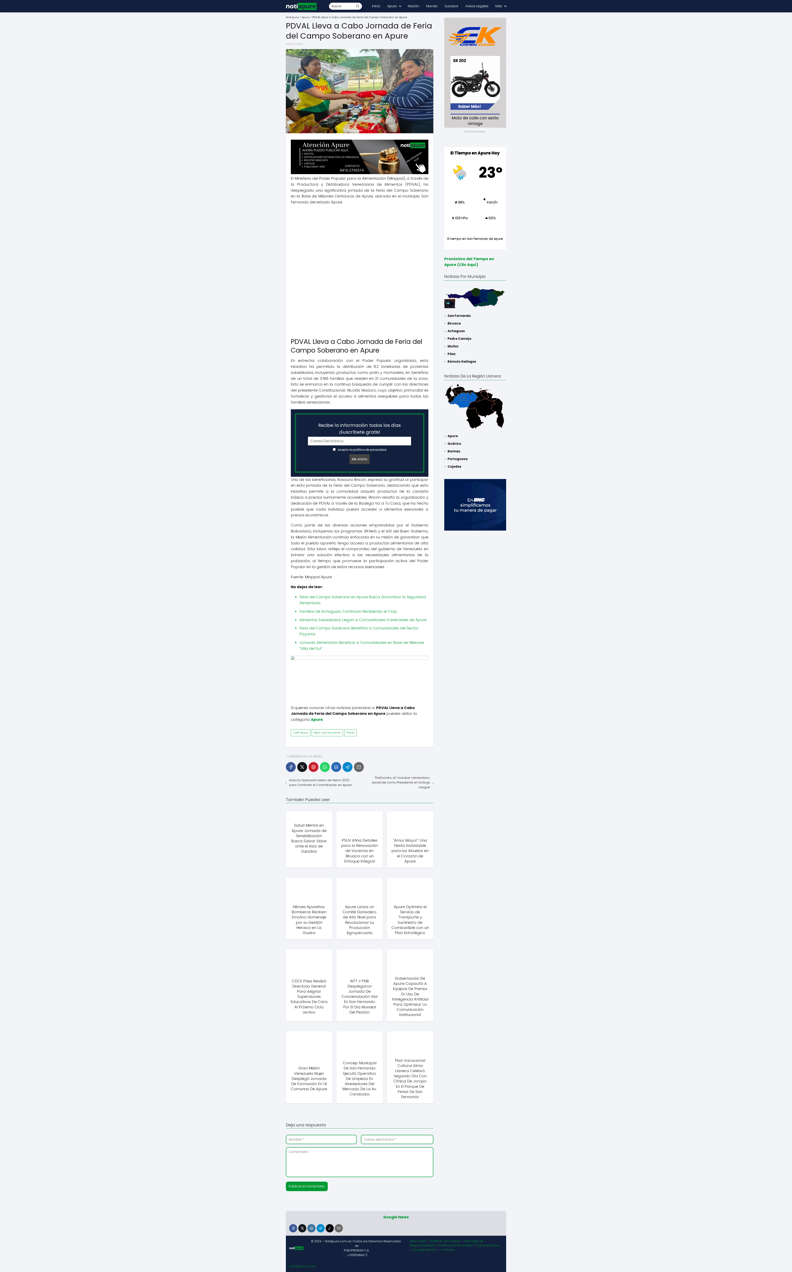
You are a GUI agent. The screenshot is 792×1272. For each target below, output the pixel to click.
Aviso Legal (418, 1241)
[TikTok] (330, 1228)
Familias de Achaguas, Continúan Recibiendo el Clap (348, 611)
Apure (392, 6)
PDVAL (350, 733)
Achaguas (456, 331)
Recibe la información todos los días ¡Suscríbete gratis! (359, 428)
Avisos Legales (476, 6)
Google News (396, 1217)
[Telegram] (347, 767)
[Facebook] (291, 767)
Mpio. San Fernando (327, 733)
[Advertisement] (359, 238)
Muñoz (453, 346)
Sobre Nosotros (487, 1245)
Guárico (454, 443)
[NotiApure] (359, 173)
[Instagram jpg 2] (359, 658)
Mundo (432, 6)
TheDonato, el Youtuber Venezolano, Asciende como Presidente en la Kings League (401, 782)
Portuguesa (458, 459)
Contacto (448, 1250)
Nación (413, 6)
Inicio (376, 6)
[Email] (359, 767)
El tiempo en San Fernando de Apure (475, 238)
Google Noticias (425, 1250)
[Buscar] (357, 6)
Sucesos (451, 6)
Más (498, 6)
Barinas (454, 451)
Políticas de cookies (445, 1241)
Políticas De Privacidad (456, 1245)
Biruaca (454, 323)
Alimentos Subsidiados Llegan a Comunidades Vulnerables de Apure (363, 619)
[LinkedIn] (336, 767)
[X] (302, 767)
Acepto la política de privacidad (361, 450)
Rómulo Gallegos (462, 361)
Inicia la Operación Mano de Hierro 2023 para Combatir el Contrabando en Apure (320, 782)
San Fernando (459, 316)
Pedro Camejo (459, 338)
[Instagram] (311, 1228)
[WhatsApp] (325, 767)
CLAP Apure (300, 733)
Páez (452, 354)
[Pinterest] (313, 767)
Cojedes (454, 466)
